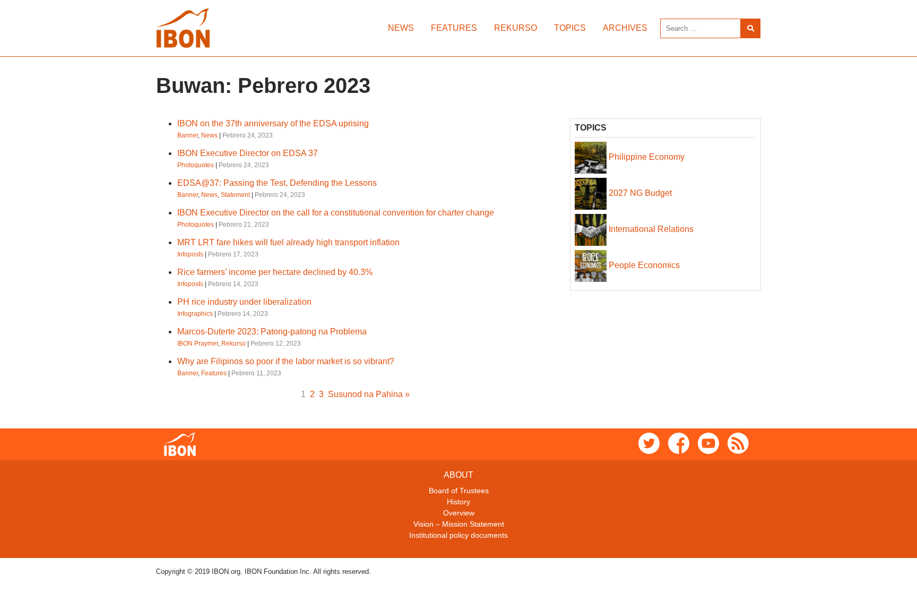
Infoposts (190, 254)
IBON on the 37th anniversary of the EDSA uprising (273, 123)
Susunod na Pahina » (369, 394)
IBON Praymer (197, 343)
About (458, 474)
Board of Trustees (459, 490)
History (458, 501)
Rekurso (515, 27)
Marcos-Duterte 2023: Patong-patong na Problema (272, 331)
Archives (625, 27)
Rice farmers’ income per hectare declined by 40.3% (275, 272)
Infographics (195, 313)
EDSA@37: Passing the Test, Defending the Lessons (277, 182)
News (401, 27)
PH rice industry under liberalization (244, 301)
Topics (570, 27)
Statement (235, 195)
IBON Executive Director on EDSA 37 (247, 153)
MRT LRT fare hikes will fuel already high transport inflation (288, 242)
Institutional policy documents (458, 535)
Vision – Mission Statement (458, 524)
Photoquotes (195, 165)
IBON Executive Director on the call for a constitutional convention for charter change (335, 212)
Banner (187, 135)
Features (454, 27)
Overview (458, 513)
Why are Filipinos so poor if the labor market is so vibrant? (285, 361)
